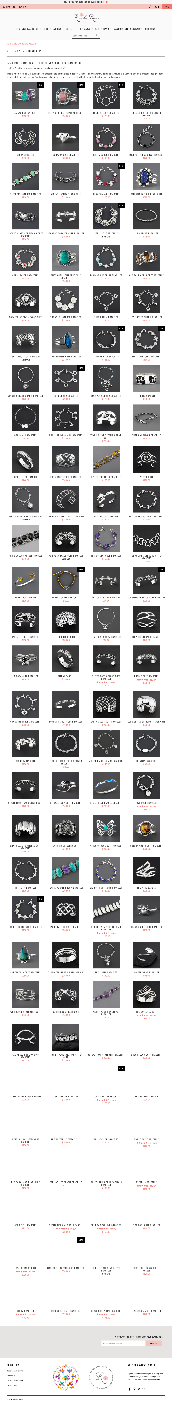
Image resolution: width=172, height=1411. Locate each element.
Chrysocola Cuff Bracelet (25, 955)
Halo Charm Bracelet (66, 378)
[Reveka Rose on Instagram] (139, 1389)
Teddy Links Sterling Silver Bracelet (146, 538)
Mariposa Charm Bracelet (106, 378)
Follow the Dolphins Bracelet (146, 499)
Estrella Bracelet (146, 1165)
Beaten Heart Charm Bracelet (25, 499)
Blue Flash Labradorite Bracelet (146, 1250)
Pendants (105, 28)
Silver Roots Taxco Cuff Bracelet (106, 658)
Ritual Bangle (66, 658)
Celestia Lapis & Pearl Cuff (146, 176)
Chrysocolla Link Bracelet (106, 1293)
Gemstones (135, 28)
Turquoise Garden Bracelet (25, 176)
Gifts (38, 28)
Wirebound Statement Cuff (25, 994)
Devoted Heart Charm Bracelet (25, 378)
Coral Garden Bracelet (25, 258)
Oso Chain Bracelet (25, 417)
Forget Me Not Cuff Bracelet (66, 704)
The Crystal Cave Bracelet (106, 538)
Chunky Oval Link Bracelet (106, 1207)
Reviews (23, 6)
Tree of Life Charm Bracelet (66, 1165)
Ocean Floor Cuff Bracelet (146, 1037)
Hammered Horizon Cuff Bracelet (25, 1037)
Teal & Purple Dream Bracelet (66, 870)
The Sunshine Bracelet (146, 1079)
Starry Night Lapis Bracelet (106, 870)
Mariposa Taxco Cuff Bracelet (66, 538)
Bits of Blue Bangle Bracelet (106, 785)
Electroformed (121, 28)
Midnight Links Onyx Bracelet (146, 137)
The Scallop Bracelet (106, 1122)
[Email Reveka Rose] (144, 1389)
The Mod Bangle (146, 378)
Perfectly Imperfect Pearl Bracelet (106, 909)
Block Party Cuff (25, 743)
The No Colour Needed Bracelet (25, 538)
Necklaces (85, 28)
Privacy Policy (12, 1385)
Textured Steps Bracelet (106, 580)
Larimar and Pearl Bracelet (106, 258)
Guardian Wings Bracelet (146, 417)
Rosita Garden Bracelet (106, 137)
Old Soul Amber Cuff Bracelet (146, 258)
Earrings (57, 28)
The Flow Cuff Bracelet (106, 499)
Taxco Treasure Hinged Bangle (66, 955)
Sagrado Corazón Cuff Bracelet (66, 216)
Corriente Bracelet (25, 1207)
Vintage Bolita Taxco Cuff (66, 176)
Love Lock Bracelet (146, 785)
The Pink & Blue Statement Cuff (66, 95)
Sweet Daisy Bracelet (146, 1122)
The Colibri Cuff (66, 619)
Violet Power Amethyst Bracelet (106, 994)
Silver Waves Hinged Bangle (25, 1079)
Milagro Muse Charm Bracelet (106, 743)
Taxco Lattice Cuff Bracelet (66, 909)
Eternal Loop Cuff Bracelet (66, 785)
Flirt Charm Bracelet (106, 299)
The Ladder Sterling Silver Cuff (66, 499)
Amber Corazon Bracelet (66, 580)
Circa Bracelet (25, 137)
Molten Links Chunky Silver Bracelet (106, 1165)
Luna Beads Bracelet (146, 216)
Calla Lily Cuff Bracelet (25, 619)
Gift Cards (150, 28)
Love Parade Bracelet (66, 1079)
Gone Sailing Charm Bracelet (66, 417)
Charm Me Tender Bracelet (25, 704)
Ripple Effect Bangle (25, 459)
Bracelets (71, 28)
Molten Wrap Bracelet (146, 955)
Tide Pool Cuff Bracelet (146, 1207)
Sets (97, 28)
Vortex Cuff (146, 459)
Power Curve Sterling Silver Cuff (106, 417)
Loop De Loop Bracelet (106, 95)
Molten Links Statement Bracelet (25, 1122)
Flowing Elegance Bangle (146, 619)
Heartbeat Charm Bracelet (106, 619)
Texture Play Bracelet (106, 339)
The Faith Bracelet (25, 870)
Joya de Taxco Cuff (25, 1250)
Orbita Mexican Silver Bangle (66, 1207)
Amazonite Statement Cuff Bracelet (66, 258)
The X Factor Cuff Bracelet (66, 459)
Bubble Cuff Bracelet (146, 658)
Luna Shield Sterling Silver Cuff (146, 704)
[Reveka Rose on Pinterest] (134, 1389)
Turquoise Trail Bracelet (66, 1293)
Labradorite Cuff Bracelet (66, 339)
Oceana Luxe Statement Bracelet (106, 1037)
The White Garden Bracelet (66, 299)
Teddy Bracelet (25, 1293)
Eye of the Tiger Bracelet (106, 459)
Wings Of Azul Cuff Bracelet (106, 828)
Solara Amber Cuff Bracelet (146, 828)
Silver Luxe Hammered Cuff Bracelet (25, 828)
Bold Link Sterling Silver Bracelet (146, 95)
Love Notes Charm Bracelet (146, 299)
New (18, 28)
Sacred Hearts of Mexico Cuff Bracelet (25, 216)
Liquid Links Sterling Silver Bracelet (66, 743)
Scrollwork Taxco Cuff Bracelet (146, 580)
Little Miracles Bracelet (146, 339)
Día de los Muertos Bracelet (25, 909)
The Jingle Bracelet (106, 955)
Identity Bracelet (146, 743)
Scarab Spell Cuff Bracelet (146, 909)
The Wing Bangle (146, 870)
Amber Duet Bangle (25, 580)
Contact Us (9, 6)
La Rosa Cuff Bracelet (25, 658)
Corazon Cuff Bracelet (66, 137)
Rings (46, 28)
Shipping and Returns (15, 1371)
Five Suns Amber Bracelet (146, 1293)
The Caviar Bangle (146, 994)
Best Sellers (28, 28)
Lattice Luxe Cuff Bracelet (106, 704)
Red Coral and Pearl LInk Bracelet (25, 1165)
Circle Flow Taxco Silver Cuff (25, 785)
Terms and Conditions (15, 1381)
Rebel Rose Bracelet (106, 216)
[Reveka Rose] (86, 17)
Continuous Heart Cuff (66, 994)
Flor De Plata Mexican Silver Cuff (66, 1037)
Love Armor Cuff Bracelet (25, 339)
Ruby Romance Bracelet (106, 176)
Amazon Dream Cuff (25, 95)
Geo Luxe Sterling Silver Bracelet (106, 1250)
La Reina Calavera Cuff (66, 828)
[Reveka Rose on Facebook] (130, 1389)
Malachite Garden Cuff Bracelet (66, 1250)
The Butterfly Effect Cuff (66, 1122)
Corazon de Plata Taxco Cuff (25, 299)
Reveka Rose (18, 1400)
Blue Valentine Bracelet (106, 1079)
